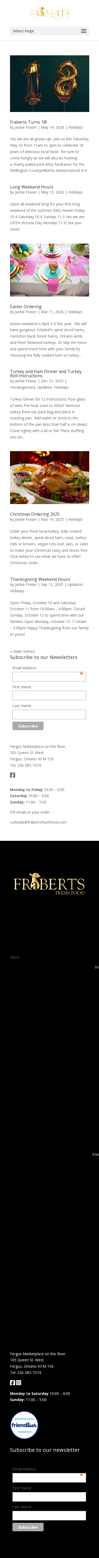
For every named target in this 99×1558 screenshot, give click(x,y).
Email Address (47, 668)
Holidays (75, 127)
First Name (21, 686)
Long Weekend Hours (31, 187)
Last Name (21, 705)
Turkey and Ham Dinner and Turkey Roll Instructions (46, 374)
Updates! (44, 387)
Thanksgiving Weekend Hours (40, 579)
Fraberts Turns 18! (28, 122)
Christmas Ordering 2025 (35, 514)
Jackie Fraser (26, 127)
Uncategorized (22, 387)
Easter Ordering (26, 306)
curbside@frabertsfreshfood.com (38, 822)
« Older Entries (22, 651)
